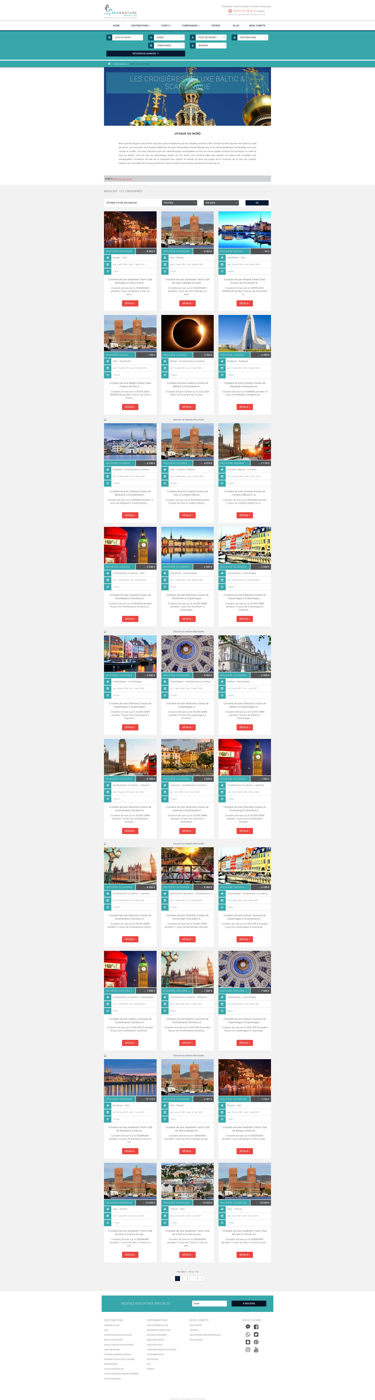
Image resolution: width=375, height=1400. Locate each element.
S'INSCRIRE (249, 1303)
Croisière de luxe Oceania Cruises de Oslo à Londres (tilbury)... (187, 493)
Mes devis (194, 1330)
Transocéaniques (112, 1379)
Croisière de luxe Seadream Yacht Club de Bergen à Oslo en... (245, 1129)
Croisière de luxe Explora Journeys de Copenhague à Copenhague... (245, 1020)
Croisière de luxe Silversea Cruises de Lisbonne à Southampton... (187, 809)
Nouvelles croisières (157, 1335)
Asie (106, 1330)
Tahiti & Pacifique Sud (114, 1369)
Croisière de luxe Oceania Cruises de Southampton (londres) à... (130, 596)
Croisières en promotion (159, 1330)
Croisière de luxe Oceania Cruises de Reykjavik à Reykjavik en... (244, 385)
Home (116, 25)
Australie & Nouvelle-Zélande (118, 1335)
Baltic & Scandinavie (113, 1340)
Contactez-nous (155, 1345)
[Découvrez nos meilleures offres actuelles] (187, 420)
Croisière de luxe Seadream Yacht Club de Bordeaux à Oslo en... (130, 1129)
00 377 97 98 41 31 (245, 10)
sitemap (150, 1369)
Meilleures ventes (155, 1340)
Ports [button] (165, 25)
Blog (236, 25)
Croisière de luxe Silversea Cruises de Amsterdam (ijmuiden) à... (187, 917)
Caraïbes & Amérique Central (117, 1354)
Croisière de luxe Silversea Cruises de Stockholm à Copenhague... (187, 596)
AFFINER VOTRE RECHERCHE (121, 203)
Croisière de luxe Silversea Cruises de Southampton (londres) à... (130, 809)
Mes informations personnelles (205, 1335)
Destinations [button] (140, 25)
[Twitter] (256, 1334)
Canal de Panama (112, 1350)
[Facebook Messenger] (247, 1326)
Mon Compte (257, 25)
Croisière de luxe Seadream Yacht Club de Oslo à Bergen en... (188, 1129)
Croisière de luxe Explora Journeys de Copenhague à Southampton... (245, 917)
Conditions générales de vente (161, 1350)
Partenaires (152, 1359)
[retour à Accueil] (109, 64)
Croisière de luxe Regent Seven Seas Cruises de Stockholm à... (245, 281)
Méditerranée (110, 1364)
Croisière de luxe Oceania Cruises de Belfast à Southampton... (187, 385)
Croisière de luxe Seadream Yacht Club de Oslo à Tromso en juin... (130, 1232)
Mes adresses (196, 1340)
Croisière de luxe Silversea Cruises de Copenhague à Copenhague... (245, 596)
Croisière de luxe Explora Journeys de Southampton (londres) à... (130, 1020)
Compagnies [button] (190, 25)
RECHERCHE (144, 53)
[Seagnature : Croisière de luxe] (144, 10)
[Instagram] (247, 1349)
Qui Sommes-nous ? (155, 1354)
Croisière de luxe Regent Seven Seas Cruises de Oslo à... (130, 385)
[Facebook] (256, 1327)
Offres (215, 25)
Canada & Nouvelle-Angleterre (118, 1345)
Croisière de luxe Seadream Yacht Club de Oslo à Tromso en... (245, 1232)
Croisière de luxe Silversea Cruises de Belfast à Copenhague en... (245, 705)
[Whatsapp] (247, 1333)
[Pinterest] (256, 1342)
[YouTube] (256, 1349)
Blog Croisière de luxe (157, 1325)
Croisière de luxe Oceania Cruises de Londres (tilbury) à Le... (244, 493)
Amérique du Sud (112, 1325)
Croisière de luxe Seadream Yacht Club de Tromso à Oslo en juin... (188, 1232)
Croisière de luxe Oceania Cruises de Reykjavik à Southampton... (130, 493)
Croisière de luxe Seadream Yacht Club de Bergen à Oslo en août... (130, 281)
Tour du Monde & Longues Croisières (121, 1374)
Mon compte (196, 1325)
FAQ (148, 1364)
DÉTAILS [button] (129, 303)
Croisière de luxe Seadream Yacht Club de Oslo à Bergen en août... (188, 281)
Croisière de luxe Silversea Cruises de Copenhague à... (187, 705)
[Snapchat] (247, 1341)
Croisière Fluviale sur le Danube (119, 1359)
